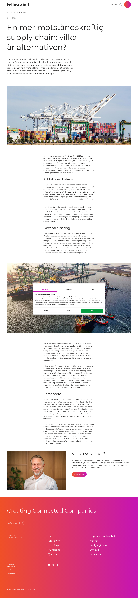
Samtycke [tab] (45, 289)
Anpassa (68, 310)
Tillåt (92, 310)
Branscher (54, 540)
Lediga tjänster (99, 545)
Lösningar (54, 545)
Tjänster (53, 554)
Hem (51, 536)
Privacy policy (32, 589)
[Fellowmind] (18, 4)
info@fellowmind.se (15, 537)
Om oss (94, 549)
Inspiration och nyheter (103, 536)
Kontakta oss (11, 573)
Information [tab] (69, 289)
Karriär (94, 540)
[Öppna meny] (127, 4)
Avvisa (46, 310)
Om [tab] (93, 289)
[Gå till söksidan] (120, 4)
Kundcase (54, 549)
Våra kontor (96, 554)
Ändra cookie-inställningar (15, 589)
